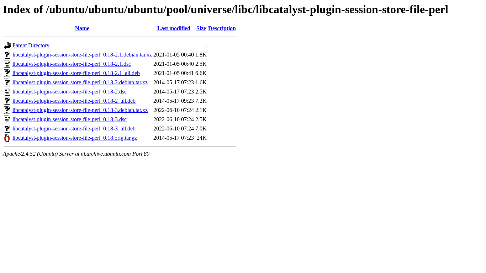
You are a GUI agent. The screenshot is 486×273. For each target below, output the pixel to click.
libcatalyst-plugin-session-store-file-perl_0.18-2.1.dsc (71, 64)
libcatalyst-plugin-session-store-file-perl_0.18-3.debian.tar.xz (80, 110)
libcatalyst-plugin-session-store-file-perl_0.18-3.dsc (69, 119)
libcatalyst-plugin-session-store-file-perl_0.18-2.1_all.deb (76, 73)
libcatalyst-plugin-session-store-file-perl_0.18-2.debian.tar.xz (80, 82)
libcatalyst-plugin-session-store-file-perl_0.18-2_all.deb (74, 101)
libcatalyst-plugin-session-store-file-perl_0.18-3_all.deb (74, 128)
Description (222, 28)
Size (201, 28)
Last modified (173, 28)
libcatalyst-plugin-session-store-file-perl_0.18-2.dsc (69, 92)
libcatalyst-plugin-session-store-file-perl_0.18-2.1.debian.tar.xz (82, 55)
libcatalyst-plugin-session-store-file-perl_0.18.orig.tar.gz (74, 138)
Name (82, 28)
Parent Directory (30, 45)
